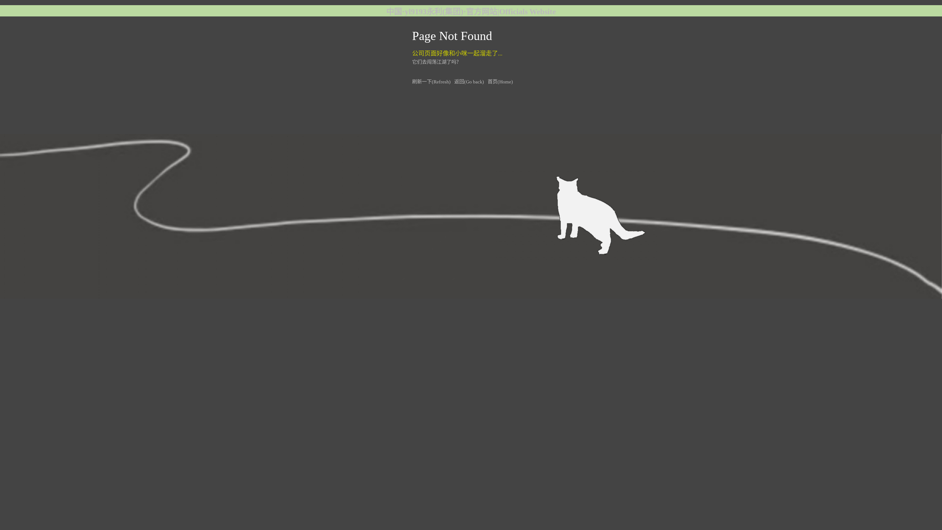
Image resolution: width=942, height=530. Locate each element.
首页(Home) (500, 81)
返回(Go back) (469, 81)
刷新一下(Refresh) (431, 81)
